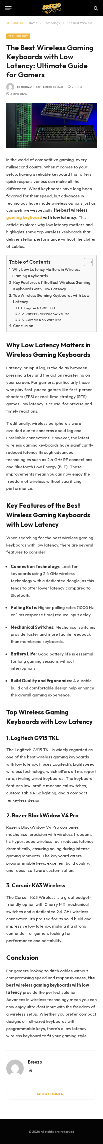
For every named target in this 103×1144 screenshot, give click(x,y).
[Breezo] (51, 8)
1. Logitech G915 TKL (38, 308)
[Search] (95, 8)
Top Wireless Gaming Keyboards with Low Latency (51, 298)
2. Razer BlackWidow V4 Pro (46, 313)
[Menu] (8, 8)
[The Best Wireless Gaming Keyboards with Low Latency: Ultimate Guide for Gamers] (51, 125)
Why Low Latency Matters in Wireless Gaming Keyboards (46, 272)
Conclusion (23, 325)
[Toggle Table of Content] (86, 262)
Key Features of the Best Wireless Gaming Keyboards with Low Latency (51, 285)
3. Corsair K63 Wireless (42, 319)
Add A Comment (51, 1094)
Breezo (26, 86)
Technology (18, 36)
